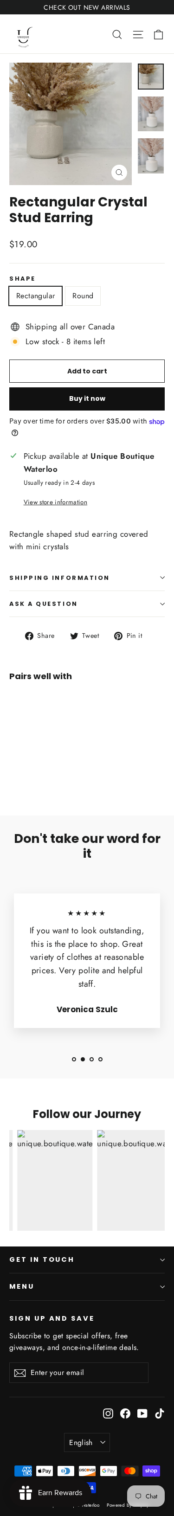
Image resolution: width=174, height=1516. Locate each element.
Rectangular (35, 295)
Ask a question (43, 604)
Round (82, 295)
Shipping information (59, 578)
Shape (22, 278)
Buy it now (87, 398)
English (81, 1442)
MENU (21, 1286)
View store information (55, 502)
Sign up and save (52, 1318)
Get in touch (42, 1259)
